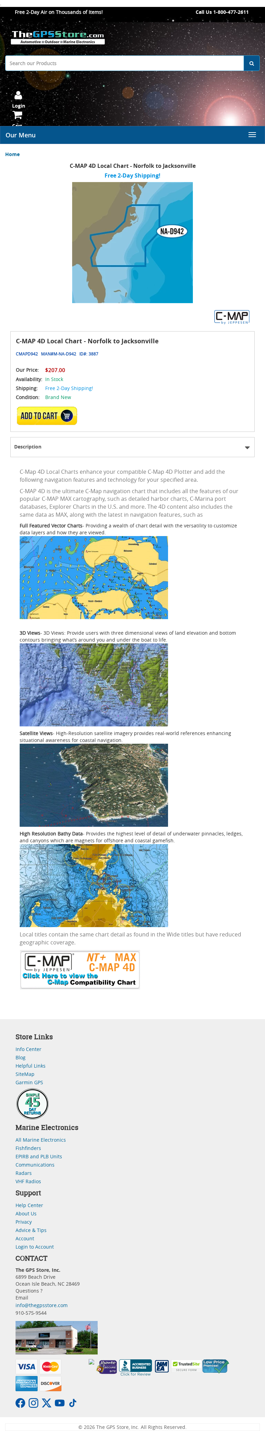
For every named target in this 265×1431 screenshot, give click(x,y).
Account (25, 1238)
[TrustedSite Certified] (186, 1366)
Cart (17, 126)
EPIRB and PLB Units (39, 1156)
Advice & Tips (31, 1230)
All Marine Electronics (41, 1139)
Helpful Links (31, 1065)
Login (18, 105)
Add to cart (48, 415)
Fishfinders (28, 1148)
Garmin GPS (29, 1082)
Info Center (28, 1049)
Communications (35, 1164)
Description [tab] (27, 446)
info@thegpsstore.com (42, 1305)
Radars (24, 1173)
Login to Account (35, 1246)
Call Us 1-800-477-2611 (222, 12)
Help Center (29, 1205)
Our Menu (21, 135)
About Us (26, 1213)
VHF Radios (28, 1181)
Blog (21, 1057)
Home (12, 154)
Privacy (24, 1222)
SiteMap (25, 1074)
